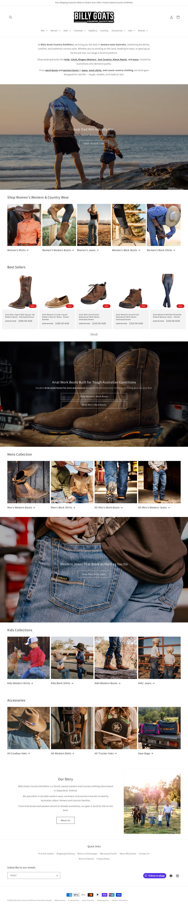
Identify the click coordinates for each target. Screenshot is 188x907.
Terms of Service (86, 858)
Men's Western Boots (19, 507)
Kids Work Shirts (60, 683)
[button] (10, 17)
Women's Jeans (86, 250)
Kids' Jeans (144, 683)
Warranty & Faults (108, 853)
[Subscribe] (57, 875)
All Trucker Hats (104, 753)
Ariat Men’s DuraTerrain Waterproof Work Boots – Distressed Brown (90, 317)
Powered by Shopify (44, 900)
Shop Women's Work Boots (94, 396)
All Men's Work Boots (107, 507)
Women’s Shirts (16, 250)
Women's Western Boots (56, 250)
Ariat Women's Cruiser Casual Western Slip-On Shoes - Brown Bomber (55, 317)
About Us (65, 820)
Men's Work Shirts (61, 507)
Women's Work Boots (124, 250)
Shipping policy (103, 900)
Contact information (120, 900)
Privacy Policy (103, 858)
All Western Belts (61, 753)
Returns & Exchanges (87, 853)
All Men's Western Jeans (152, 507)
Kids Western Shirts (18, 683)
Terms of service (88, 900)
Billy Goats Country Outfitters (24, 900)
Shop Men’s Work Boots (94, 404)
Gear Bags (144, 753)
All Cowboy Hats (17, 753)
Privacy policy (73, 900)
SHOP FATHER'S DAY (94, 143)
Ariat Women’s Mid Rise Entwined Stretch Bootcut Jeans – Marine (167, 315)
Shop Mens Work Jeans (94, 574)
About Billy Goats (128, 853)
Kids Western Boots (106, 683)
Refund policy (60, 900)
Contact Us (144, 853)
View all (94, 334)
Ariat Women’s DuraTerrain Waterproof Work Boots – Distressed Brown (127, 317)
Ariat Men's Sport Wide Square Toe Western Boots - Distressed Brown (20, 315)
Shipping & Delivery (66, 853)
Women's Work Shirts (159, 250)
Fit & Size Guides (46, 853)
